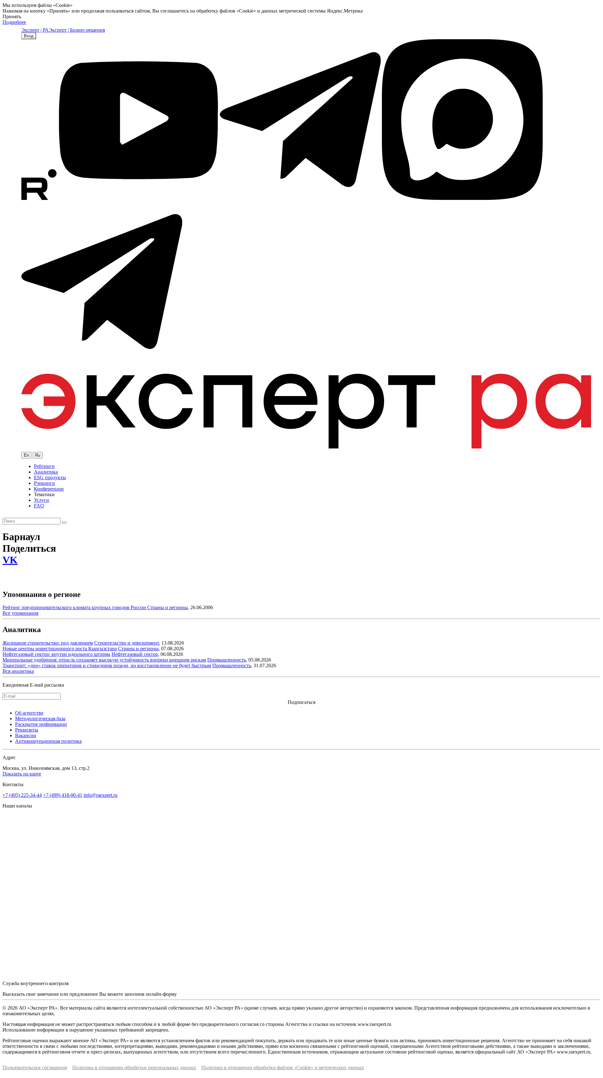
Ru (37, 455)
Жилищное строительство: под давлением (48, 643)
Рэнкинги (44, 483)
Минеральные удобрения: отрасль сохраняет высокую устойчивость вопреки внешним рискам (104, 659)
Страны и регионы (167, 607)
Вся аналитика (18, 671)
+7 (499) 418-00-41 (62, 795)
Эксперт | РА (35, 30)
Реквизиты (26, 729)
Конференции (49, 488)
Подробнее (14, 22)
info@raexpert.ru (100, 795)
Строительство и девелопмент (126, 643)
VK (10, 560)
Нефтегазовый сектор (134, 654)
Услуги (41, 500)
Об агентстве (29, 713)
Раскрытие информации (41, 724)
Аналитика (46, 472)
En (26, 455)
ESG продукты (50, 477)
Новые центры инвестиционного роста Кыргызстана (60, 648)
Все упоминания (20, 613)
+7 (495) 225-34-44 (22, 795)
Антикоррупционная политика (48, 741)
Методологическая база (40, 718)
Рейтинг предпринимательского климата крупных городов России (75, 607)
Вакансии (25, 735)
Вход (29, 36)
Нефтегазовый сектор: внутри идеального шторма (56, 654)
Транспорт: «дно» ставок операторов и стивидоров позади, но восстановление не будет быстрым (107, 665)
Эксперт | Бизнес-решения (77, 30)
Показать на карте (22, 773)
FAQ (39, 505)
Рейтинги (44, 466)
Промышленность (226, 659)
